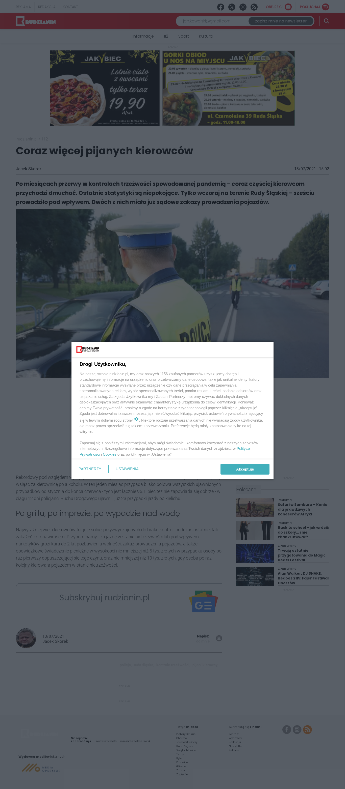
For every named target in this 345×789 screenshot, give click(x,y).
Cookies (109, 454)
